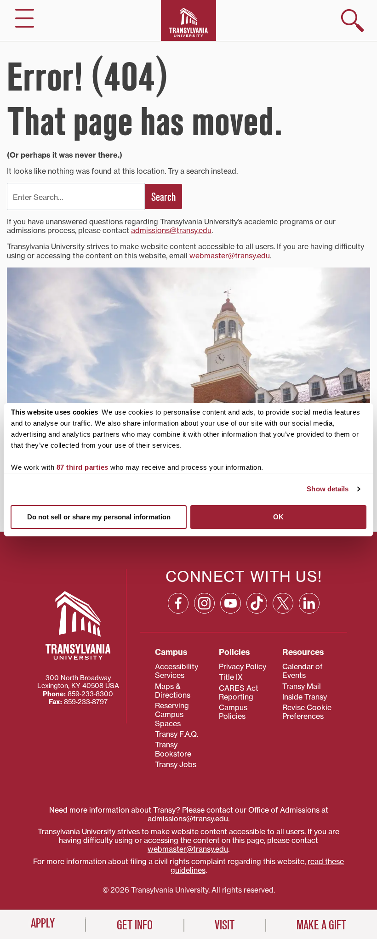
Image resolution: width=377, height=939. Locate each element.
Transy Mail (301, 686)
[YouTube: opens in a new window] (230, 603)
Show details (327, 489)
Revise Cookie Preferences (306, 712)
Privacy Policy (242, 666)
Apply (43, 923)
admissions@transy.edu (171, 230)
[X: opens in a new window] (283, 603)
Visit (224, 925)
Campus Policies (233, 712)
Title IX (231, 677)
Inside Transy (304, 696)
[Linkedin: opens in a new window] (309, 603)
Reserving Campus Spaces (172, 714)
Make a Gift (321, 925)
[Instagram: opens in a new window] (204, 603)
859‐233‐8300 (90, 694)
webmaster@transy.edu (229, 255)
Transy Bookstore (173, 749)
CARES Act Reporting (238, 692)
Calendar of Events (302, 671)
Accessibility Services (176, 671)
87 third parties (83, 467)
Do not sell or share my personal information (99, 517)
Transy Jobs (175, 764)
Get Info (135, 925)
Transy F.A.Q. (176, 734)
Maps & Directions (172, 691)
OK (278, 517)
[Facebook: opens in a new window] (178, 603)
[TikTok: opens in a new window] (256, 603)
